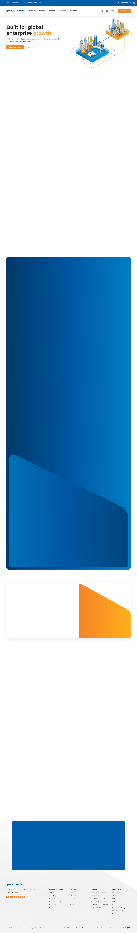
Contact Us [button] (124, 11)
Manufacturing (75, 902)
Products (32, 11)
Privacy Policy (80, 928)
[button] (7, 897)
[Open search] (101, 11)
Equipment (53, 908)
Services (42, 11)
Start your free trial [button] (60, 96)
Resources (63, 11)
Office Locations (118, 902)
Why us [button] (29, 47)
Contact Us (116, 893)
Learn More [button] (67, 512)
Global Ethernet (54, 905)
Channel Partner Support (100, 904)
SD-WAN (52, 893)
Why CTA (115, 896)
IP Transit (52, 899)
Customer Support (97, 907)
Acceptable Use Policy (92, 928)
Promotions (116, 914)
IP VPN (51, 896)
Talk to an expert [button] (15, 47)
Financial (73, 893)
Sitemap (118, 928)
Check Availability (121, 3)
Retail (72, 905)
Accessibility (95, 901)
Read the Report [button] (18, 631)
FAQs (114, 899)
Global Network (117, 911)
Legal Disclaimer (69, 928)
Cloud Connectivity (55, 902)
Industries (52, 11)
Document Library (118, 908)
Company (74, 11)
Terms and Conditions (107, 928)
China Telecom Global (98, 893)
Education (73, 896)
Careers (114, 905)
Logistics (73, 899)
